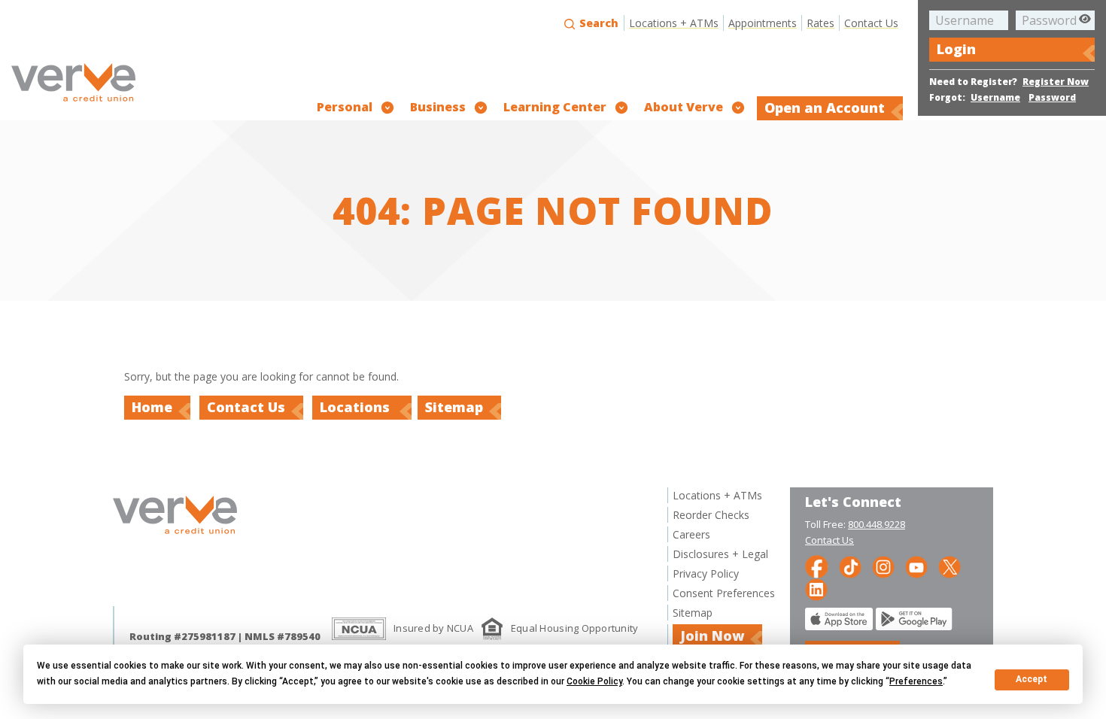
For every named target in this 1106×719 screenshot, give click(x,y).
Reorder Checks (711, 515)
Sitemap (454, 407)
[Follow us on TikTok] (850, 566)
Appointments (762, 23)
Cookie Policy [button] (594, 681)
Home (152, 407)
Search (597, 23)
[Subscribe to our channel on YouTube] (916, 566)
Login (956, 49)
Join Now (712, 635)
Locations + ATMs (674, 23)
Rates (820, 23)
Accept (1031, 679)
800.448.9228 (876, 524)
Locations (356, 407)
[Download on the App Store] (839, 626)
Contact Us (871, 23)
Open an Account (824, 108)
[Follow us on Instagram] (883, 566)
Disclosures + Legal (720, 554)
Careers (691, 534)
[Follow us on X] (949, 566)
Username (995, 97)
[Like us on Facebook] (816, 566)
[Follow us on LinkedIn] (816, 588)
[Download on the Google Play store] (914, 626)
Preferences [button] (916, 681)
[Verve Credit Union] (73, 103)
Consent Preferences (724, 593)
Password (1052, 97)
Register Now (1055, 81)
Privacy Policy (706, 573)
